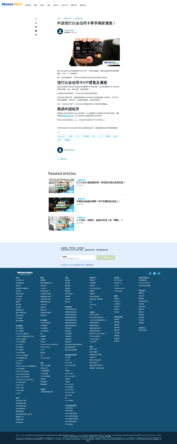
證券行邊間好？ (94, 352)
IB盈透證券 (93, 283)
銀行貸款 (18, 291)
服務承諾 (141, 293)
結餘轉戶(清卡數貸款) (22, 288)
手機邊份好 (68, 336)
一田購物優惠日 (45, 371)
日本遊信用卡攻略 (45, 293)
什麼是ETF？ (93, 357)
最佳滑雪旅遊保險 (70, 347)
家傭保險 (67, 288)
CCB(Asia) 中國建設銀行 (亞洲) (24, 336)
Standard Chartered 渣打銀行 (25, 379)
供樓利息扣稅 (20, 419)
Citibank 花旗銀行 (21, 339)
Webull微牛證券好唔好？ (97, 317)
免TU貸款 (18, 299)
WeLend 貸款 (20, 388)
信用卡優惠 (86, 136)
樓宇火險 (67, 302)
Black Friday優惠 (45, 365)
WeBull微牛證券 (94, 296)
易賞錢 (107, 136)
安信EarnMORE (45, 347)
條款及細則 (142, 306)
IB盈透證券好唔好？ (95, 331)
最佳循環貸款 (20, 321)
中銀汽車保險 (69, 411)
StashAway (93, 304)
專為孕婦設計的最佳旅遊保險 (73, 344)
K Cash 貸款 (19, 360)
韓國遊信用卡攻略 (45, 296)
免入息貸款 (19, 296)
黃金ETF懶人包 (94, 362)
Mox (41, 333)
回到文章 (63, 159)
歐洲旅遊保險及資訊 (71, 320)
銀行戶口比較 (118, 280)
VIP (101, 136)
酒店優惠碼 (43, 381)
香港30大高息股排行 (95, 360)
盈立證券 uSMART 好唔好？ (98, 333)
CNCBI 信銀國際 (20, 342)
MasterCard (61, 136)
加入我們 (141, 320)
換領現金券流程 (143, 301)
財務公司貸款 (20, 293)
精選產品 (141, 298)
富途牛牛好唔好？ (95, 314)
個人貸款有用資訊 (21, 406)
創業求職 (116, 338)
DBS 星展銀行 (20, 347)
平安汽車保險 (69, 424)
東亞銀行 (43, 352)
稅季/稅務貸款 (20, 283)
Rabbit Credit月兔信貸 (22, 377)
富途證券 (92, 280)
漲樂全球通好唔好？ (95, 328)
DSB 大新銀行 (20, 350)
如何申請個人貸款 (21, 400)
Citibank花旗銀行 (45, 323)
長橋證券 (92, 293)
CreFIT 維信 (19, 344)
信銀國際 (43, 336)
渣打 (94, 136)
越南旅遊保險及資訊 (71, 323)
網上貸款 (18, 285)
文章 (58, 18)
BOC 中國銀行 (20, 331)
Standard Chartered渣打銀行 (49, 344)
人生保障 (116, 333)
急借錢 (18, 302)
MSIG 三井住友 (69, 390)
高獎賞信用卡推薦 (45, 312)
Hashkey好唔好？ (95, 339)
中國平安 (67, 379)
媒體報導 (141, 323)
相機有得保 (68, 342)
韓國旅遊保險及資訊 (71, 317)
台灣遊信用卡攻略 (45, 299)
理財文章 (74, 5)
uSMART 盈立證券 (95, 288)
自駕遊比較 (68, 339)
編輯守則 (141, 309)
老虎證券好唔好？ (95, 323)
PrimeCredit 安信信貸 (22, 371)
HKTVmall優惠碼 (45, 376)
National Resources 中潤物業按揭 (26, 366)
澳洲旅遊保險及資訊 (71, 325)
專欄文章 (116, 341)
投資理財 (116, 327)
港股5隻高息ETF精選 (95, 354)
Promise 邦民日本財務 (22, 374)
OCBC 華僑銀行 (20, 369)
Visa (78, 136)
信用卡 (42, 5)
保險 (48, 5)
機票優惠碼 (43, 384)
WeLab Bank (19, 385)
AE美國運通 (43, 325)
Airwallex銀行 (118, 291)
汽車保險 (67, 283)
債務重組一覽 (20, 417)
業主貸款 (18, 304)
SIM (41, 355)
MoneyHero (69, 30)
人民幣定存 (117, 304)
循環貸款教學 (20, 411)
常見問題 (141, 304)
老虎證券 (92, 285)
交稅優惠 (43, 379)
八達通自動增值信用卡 (46, 392)
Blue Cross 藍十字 (70, 376)
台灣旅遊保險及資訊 (71, 314)
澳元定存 (116, 312)
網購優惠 (43, 280)
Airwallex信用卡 (45, 358)
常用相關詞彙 (142, 280)
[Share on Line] (36, 35)
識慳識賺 (116, 322)
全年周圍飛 (68, 333)
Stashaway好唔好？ (95, 336)
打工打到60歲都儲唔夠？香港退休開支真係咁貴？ (100, 182)
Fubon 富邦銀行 (20, 352)
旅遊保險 (67, 280)
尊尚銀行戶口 (118, 283)
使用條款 (156, 439)
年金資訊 (67, 299)
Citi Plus (116, 285)
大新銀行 (43, 339)
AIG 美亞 (67, 360)
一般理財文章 (67, 18)
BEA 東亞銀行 (20, 328)
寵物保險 (67, 291)
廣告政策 (141, 314)
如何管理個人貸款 (21, 403)
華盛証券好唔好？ (95, 325)
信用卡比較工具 (68, 116)
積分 (59, 140)
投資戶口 (56, 5)
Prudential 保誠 (69, 392)
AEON (42, 350)
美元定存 (116, 306)
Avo (66, 368)
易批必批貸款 (20, 315)
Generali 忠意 (69, 384)
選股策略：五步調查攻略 (97, 368)
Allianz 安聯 (68, 362)
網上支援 (141, 296)
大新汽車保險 (69, 408)
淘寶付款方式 (44, 368)
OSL (91, 302)
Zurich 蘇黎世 (69, 400)
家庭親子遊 (68, 331)
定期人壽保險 (69, 293)
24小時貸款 (19, 318)
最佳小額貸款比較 (21, 312)
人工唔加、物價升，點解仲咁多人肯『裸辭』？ (99, 220)
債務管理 (116, 325)
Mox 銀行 (18, 363)
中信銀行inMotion (119, 288)
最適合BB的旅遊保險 (71, 350)
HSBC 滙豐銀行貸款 (21, 358)
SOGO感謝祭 (44, 373)
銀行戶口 (65, 5)
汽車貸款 (18, 307)
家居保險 (67, 285)
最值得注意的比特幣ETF (96, 365)
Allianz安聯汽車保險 (71, 413)
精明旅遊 (116, 335)
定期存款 (116, 298)
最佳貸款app (19, 422)
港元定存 (116, 301)
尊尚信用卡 (43, 285)
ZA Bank (18, 393)
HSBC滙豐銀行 (44, 331)
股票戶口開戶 (93, 349)
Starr (66, 398)
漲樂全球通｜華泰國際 (96, 299)
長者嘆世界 (68, 328)
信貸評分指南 (142, 330)
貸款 (35, 5)
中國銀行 (67, 371)
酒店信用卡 (43, 315)
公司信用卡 (43, 288)
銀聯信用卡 (43, 310)
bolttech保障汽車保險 (71, 416)
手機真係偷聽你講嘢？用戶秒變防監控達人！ (98, 201)
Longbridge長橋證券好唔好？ (98, 320)
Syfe (91, 307)
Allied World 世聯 (70, 365)
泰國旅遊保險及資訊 (71, 312)
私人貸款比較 (20, 280)
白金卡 (115, 136)
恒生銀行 (43, 342)
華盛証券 (92, 291)
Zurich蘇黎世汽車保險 (71, 419)
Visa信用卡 (43, 304)
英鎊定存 (116, 309)
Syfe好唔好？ (93, 342)
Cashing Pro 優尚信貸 (22, 333)
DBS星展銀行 (44, 328)
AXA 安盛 (67, 357)
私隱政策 (141, 317)
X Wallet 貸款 (20, 390)
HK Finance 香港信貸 (22, 355)
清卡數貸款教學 (20, 408)
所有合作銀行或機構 (144, 285)
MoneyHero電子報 (144, 283)
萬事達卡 (43, 307)
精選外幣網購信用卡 (46, 283)
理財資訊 (116, 319)
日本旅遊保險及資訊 (71, 309)
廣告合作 (141, 312)
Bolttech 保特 (69, 373)
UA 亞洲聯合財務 (21, 382)
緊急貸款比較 (20, 310)
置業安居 (116, 330)
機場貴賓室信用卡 (45, 302)
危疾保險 (67, 296)
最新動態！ (67, 140)
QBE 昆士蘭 (68, 395)
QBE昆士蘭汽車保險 (71, 421)
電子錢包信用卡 (45, 291)
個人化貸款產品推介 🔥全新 (24, 414)
